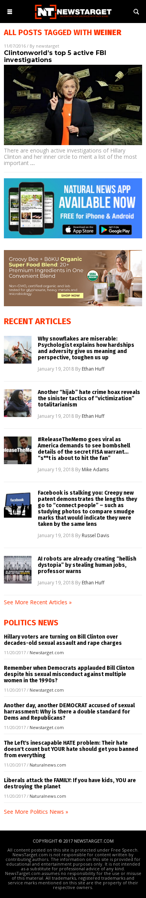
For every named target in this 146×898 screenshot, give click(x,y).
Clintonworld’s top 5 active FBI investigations (55, 56)
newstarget (47, 46)
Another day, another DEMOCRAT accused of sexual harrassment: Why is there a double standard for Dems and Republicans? (69, 711)
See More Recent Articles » (38, 602)
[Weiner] (73, 19)
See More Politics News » (36, 811)
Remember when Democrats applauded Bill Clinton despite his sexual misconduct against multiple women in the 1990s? (69, 674)
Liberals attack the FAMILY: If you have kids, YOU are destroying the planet (70, 783)
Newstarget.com (47, 652)
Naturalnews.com (48, 765)
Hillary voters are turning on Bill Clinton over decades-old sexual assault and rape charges (63, 640)
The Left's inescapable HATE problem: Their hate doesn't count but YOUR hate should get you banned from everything (71, 749)
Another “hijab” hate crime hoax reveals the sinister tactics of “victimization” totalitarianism (89, 398)
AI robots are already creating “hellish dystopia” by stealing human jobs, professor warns (87, 565)
